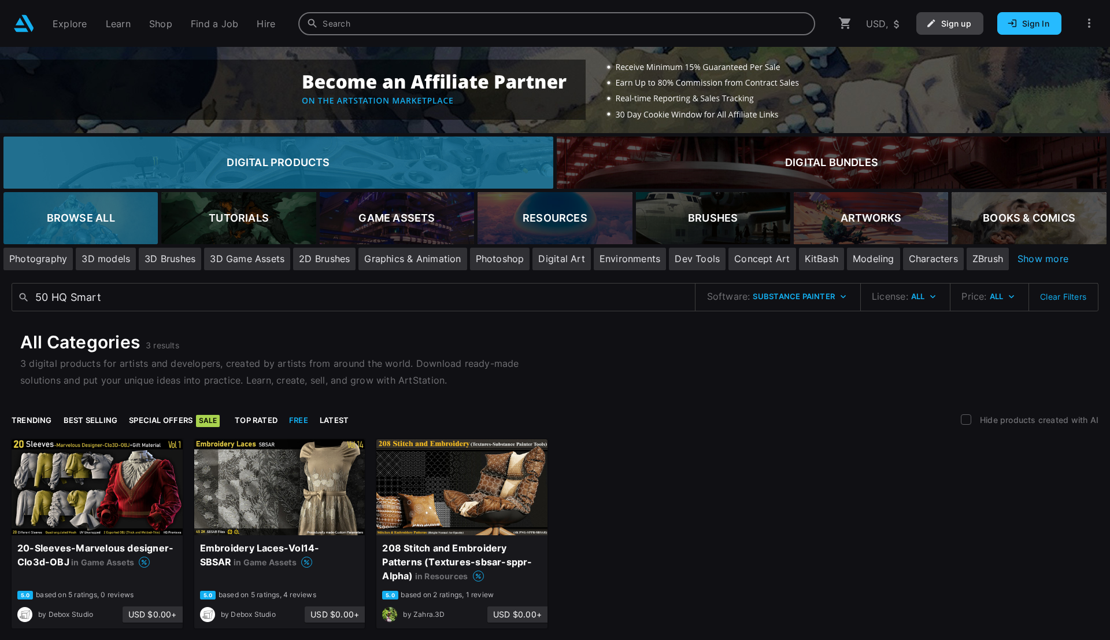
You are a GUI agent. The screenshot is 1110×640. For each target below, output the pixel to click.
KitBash (821, 258)
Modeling (873, 258)
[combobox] (556, 23)
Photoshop (500, 258)
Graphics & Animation (412, 258)
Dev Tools (697, 258)
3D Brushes (170, 258)
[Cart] (845, 23)
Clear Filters (1063, 296)
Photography (38, 258)
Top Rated (256, 420)
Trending (32, 420)
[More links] (1089, 23)
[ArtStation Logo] (24, 23)
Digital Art (561, 258)
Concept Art (762, 258)
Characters (933, 258)
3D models (106, 258)
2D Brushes (324, 258)
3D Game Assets (247, 258)
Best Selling (91, 420)
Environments (630, 258)
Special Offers (173, 420)
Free (298, 420)
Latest (334, 420)
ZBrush (987, 258)
